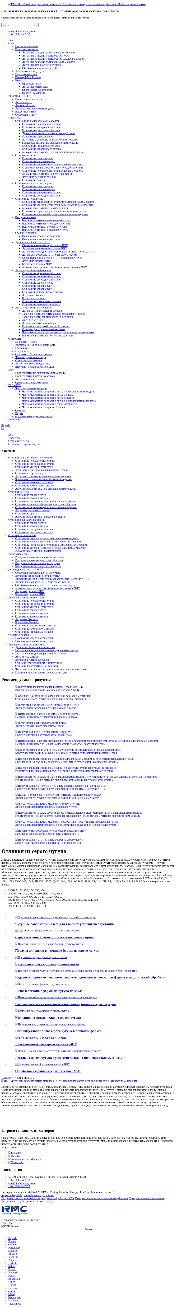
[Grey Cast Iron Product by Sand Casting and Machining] (76, 970)
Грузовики (21, 347)
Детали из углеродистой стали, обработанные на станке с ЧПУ (59, 251)
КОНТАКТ (15, 419)
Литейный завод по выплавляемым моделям (48, 52)
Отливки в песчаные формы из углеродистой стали (52, 167)
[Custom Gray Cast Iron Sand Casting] (56, 997)
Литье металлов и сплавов (30, 379)
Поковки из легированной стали (41, 239)
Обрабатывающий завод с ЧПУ (40, 68)
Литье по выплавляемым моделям (35, 108)
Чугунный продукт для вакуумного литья (47, 964)
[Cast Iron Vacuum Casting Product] (41, 957)
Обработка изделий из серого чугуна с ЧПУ (48, 1071)
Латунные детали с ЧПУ (36, 260)
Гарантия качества (26, 74)
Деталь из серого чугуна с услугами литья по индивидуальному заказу (57, 797)
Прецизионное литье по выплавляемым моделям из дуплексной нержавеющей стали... (66, 761)
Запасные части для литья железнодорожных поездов (53, 313)
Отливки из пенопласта (29, 198)
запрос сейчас (9, 1147)
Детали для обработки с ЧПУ (32, 242)
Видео (19, 413)
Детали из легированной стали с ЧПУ (44, 248)
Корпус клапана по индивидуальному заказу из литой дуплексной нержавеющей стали (66, 752)
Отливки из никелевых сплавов (41, 145)
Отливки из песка (25, 155)
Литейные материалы (35, 86)
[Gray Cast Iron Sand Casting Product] (49, 944)
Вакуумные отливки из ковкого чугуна (45, 229)
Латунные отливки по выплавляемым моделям (50, 139)
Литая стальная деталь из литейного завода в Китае (45, 707)
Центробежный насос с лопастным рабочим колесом (46, 716)
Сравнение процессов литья (31, 382)
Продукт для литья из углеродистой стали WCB (43, 734)
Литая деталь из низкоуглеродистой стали (39, 725)
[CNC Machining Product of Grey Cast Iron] (42, 1064)
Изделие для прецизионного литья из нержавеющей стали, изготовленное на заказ (64, 770)
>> (14, 1077)
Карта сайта (8, 1195)
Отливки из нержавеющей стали (41, 124)
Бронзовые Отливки (34, 298)
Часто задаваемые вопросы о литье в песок (47, 394)
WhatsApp (7, 1223)
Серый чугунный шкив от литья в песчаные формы (54, 937)
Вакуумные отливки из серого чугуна (44, 226)
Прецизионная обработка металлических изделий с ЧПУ (48, 833)
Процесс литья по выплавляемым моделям (40, 372)
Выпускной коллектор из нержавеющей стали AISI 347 (48, 689)
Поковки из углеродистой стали (41, 236)
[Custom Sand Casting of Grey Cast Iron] (50, 1024)
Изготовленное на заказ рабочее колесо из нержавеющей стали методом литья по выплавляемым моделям (78, 815)
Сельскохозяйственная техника (33, 354)
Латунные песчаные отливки (39, 176)
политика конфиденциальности (34, 416)
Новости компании (33, 92)
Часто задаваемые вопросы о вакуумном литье (49, 403)
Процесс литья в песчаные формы (35, 375)
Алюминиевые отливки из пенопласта (45, 208)
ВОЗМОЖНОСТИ (19, 96)
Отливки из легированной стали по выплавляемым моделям (58, 201)
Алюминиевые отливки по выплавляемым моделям (52, 152)
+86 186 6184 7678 (19, 34)
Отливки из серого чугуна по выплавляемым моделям (54, 211)
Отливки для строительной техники (43, 329)
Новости (20, 80)
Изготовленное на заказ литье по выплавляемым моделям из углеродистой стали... (64, 779)
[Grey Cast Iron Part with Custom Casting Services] (58, 1050)
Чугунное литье (10, 1201)
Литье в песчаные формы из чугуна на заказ (48, 991)
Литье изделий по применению (33, 307)
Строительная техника (28, 360)
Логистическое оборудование (32, 363)
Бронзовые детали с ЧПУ (37, 263)
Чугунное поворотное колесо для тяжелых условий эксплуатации (64, 924)
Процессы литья (31, 83)
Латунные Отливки (33, 295)
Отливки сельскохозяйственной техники (46, 326)
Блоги (11, 369)
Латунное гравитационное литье (20, 1198)
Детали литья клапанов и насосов (42, 310)
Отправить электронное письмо (20, 1219)
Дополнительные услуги (29, 71)
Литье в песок (23, 102)
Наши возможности (27, 49)
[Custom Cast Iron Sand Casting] (42, 984)
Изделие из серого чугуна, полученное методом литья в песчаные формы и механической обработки (90, 977)
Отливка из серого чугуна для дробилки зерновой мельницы (51, 698)
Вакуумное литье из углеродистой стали (46, 223)
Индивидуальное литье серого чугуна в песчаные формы (58, 1031)
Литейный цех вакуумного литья (41, 64)
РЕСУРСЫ (14, 385)
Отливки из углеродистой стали (41, 130)
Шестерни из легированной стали (35, 366)
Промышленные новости (37, 89)
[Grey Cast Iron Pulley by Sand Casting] (47, 930)
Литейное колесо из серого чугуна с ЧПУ (46, 1044)
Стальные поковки (26, 232)
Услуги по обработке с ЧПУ (57, 1198)
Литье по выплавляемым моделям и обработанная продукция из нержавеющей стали (65, 824)
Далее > (8, 1077)
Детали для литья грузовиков (39, 323)
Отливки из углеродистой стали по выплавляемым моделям (57, 204)
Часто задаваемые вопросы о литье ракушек (48, 397)
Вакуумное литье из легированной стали (46, 220)
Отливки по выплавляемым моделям (37, 120)
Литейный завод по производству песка (45, 55)
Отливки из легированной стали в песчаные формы (52, 164)
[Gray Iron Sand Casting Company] (42, 1010)
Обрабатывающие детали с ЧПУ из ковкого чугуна (52, 257)
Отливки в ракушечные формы (33, 183)
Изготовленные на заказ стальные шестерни (48, 335)
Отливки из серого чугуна (37, 136)
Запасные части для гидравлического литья (47, 316)
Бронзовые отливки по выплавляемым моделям (50, 142)
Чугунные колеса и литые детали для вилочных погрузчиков (58, 332)
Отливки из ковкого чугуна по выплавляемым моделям (55, 214)
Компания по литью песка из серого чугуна (48, 1017)
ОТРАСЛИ (14, 338)
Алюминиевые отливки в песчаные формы (47, 173)
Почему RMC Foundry (28, 77)
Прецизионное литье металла (146, 1198)
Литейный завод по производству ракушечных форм (53, 58)
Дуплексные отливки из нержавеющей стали (48, 133)
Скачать (20, 410)
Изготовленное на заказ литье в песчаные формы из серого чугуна (65, 1004)
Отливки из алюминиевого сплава (42, 291)
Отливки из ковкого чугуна (38, 161)
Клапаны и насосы (26, 341)
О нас (11, 43)
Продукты (14, 117)
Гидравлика (22, 351)
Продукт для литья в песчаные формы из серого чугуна (48, 842)
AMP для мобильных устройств (35, 1195)
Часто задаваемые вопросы (31, 388)
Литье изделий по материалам (33, 270)
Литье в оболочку (25, 105)
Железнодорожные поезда (30, 357)
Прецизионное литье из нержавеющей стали (101, 1198)
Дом (10, 40)
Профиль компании (26, 46)
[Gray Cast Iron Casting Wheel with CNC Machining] (41, 1037)
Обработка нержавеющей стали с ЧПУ (45, 245)
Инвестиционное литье (29, 99)
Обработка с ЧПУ (25, 114)
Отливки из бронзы (33, 180)
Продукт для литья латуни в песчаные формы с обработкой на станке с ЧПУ (60, 788)
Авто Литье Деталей (34, 319)
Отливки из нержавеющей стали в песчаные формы (52, 170)
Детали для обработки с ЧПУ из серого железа (49, 254)
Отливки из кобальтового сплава (41, 148)
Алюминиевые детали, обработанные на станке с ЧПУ (54, 267)
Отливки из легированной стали (41, 127)
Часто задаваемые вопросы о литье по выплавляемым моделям (59, 391)
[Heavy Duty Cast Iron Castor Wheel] (55, 917)
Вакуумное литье (25, 111)
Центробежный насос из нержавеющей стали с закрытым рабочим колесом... (60, 743)
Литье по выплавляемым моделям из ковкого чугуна (46, 806)
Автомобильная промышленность (35, 344)
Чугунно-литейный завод (36, 1201)
